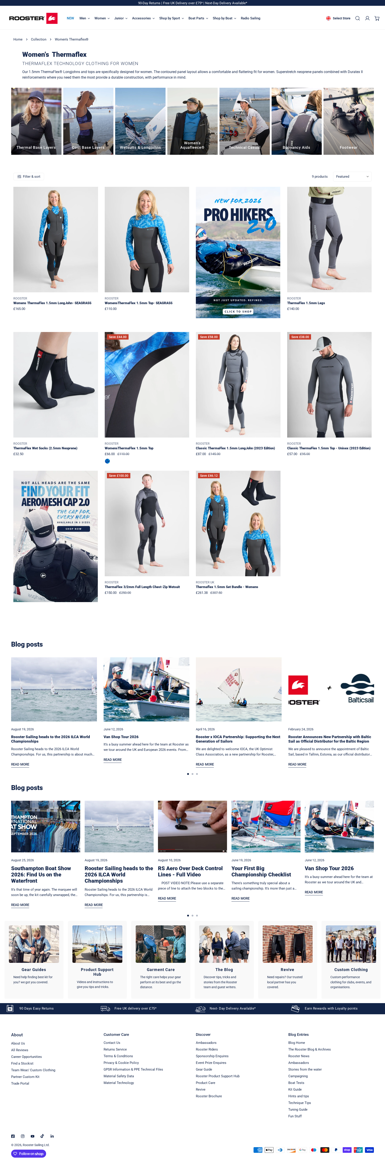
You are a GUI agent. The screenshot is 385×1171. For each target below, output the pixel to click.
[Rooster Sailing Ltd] (33, 18)
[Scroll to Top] (377, 1147)
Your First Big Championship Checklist (261, 871)
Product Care (205, 1083)
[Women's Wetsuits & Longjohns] (140, 121)
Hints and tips (298, 1096)
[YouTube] (32, 1136)
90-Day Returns (149, 3)
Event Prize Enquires (211, 1063)
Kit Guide (295, 1090)
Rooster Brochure (209, 1096)
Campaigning (298, 1076)
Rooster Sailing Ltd (36, 1145)
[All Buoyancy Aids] (297, 121)
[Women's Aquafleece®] (192, 121)
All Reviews (19, 1050)
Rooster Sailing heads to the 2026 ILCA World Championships (119, 874)
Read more (20, 764)
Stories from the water (305, 1069)
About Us (18, 1043)
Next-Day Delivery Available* (226, 3)
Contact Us (112, 1043)
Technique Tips (299, 1103)
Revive (200, 1090)
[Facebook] (13, 1136)
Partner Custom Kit (25, 1077)
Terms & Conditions (118, 1056)
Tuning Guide (297, 1110)
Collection (38, 39)
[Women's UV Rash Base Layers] (88, 121)
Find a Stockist (22, 1063)
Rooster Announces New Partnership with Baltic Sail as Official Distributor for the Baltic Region (329, 739)
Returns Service (115, 1049)
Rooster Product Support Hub (218, 1076)
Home (18, 39)
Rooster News (298, 1056)
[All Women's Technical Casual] (244, 121)
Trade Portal (20, 1083)
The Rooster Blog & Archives (309, 1049)
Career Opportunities (26, 1057)
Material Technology (119, 1083)
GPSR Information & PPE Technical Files (133, 1069)
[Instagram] (23, 1136)
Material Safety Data (119, 1076)
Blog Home (296, 1043)
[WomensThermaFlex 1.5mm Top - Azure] (107, 461)
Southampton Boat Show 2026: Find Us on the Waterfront (41, 874)
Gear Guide (204, 1069)
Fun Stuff (295, 1116)
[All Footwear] (349, 121)
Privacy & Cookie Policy (121, 1063)
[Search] (357, 18)
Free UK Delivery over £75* (183, 3)
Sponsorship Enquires (212, 1056)
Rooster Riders (207, 1049)
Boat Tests (296, 1083)
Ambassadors (206, 1043)
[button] (377, 18)
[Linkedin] (52, 1136)
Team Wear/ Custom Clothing (33, 1070)
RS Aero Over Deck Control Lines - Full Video (190, 871)
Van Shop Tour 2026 (121, 737)
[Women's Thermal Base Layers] (36, 121)
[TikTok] (42, 1136)
